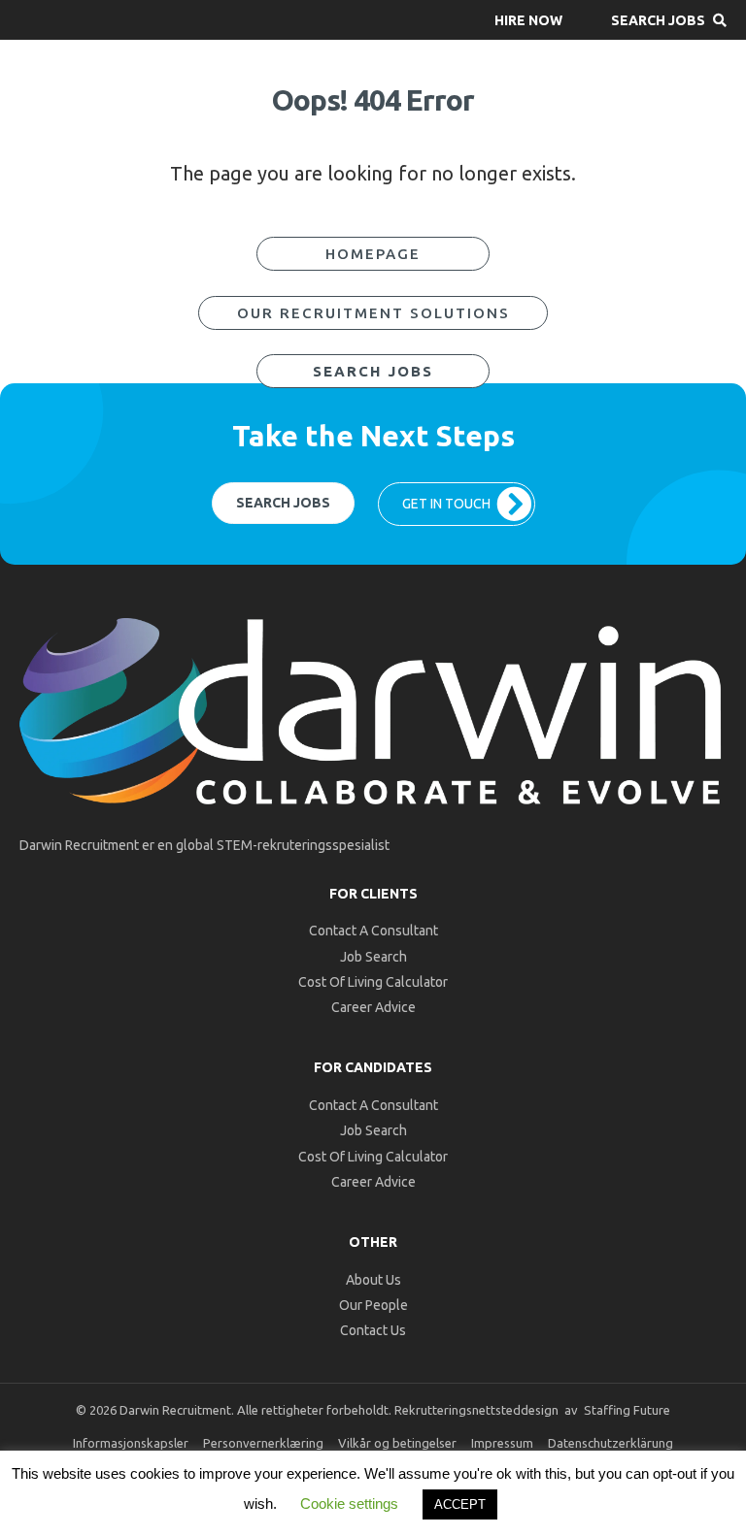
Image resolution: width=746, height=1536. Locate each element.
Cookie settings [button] (349, 1503)
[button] (528, 20)
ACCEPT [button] (460, 1504)
